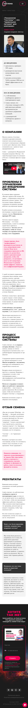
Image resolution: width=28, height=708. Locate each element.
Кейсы (4, 10)
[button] (22, 4)
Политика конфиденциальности (14, 697)
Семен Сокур (11, 10)
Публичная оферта (14, 695)
